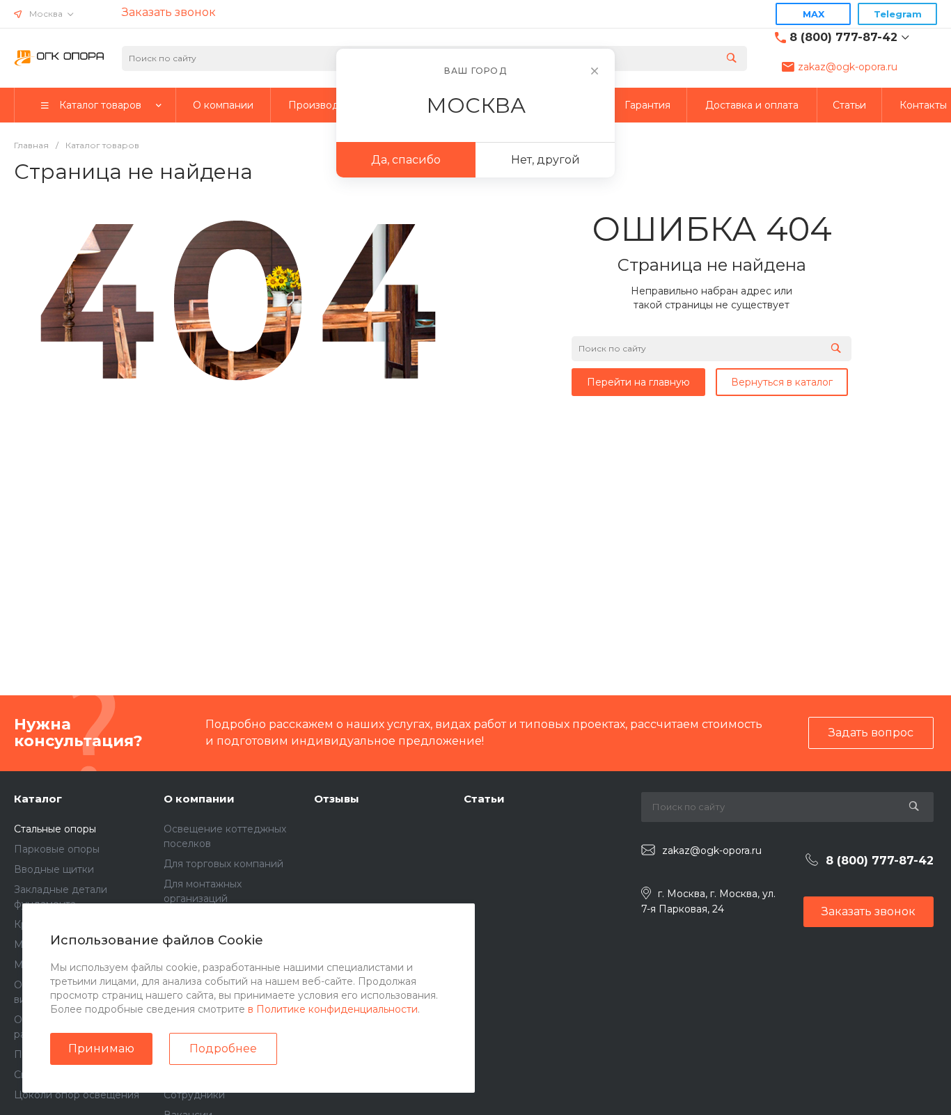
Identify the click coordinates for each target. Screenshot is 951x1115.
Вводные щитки (54, 869)
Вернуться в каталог (782, 382)
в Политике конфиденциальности (333, 1009)
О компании (199, 798)
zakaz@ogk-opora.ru (847, 67)
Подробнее (223, 1048)
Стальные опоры (55, 829)
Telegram (898, 13)
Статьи (484, 798)
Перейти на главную (638, 382)
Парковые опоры (57, 849)
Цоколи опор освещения (76, 1095)
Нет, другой (545, 159)
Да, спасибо (406, 159)
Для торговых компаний (223, 863)
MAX (813, 13)
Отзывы (336, 798)
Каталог (38, 798)
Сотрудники (194, 1095)
